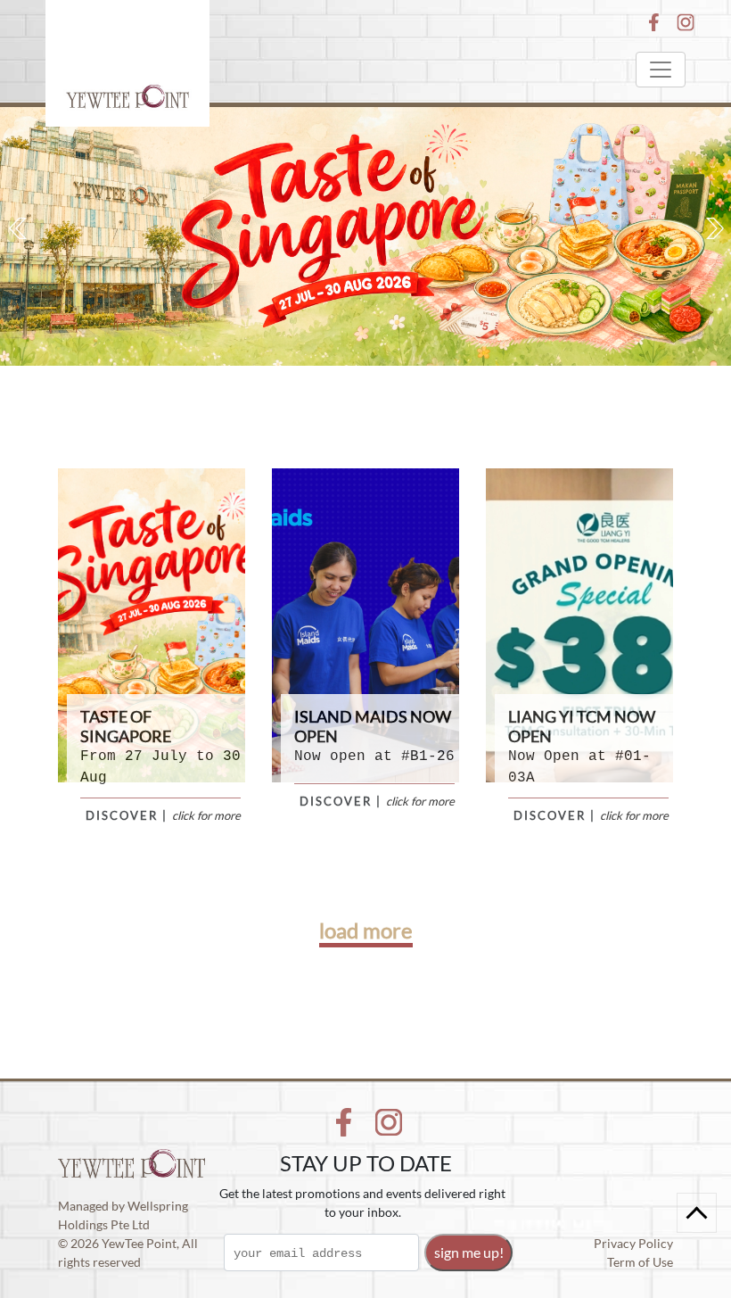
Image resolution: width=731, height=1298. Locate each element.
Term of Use (640, 1261)
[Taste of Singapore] (365, 236)
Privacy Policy (633, 1243)
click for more (206, 815)
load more (366, 930)
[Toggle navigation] (661, 69)
